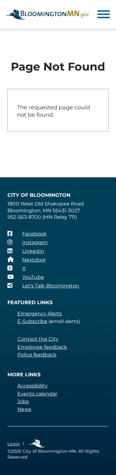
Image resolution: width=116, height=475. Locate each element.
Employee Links (37, 443)
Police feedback (37, 355)
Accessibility (32, 386)
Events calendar (37, 394)
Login (13, 444)
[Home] (47, 14)
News (24, 409)
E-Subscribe (32, 321)
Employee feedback (42, 347)
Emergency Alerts (39, 314)
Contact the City (37, 339)
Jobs (23, 401)
